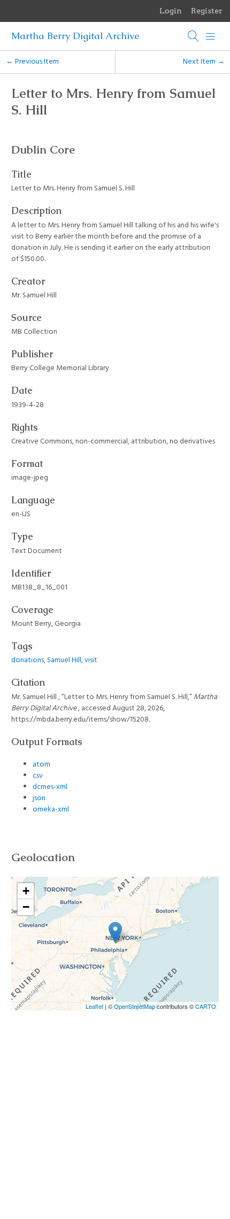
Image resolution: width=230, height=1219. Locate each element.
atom (41, 764)
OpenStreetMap (134, 1006)
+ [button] (25, 891)
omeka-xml (51, 809)
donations (27, 660)
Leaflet (94, 1006)
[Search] (193, 36)
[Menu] (210, 36)
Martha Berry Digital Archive (75, 36)
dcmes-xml (50, 787)
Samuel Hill (64, 660)
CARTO (205, 1006)
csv (38, 776)
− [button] (25, 907)
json (39, 798)
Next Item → (204, 62)
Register (207, 10)
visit (91, 660)
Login (170, 10)
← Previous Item (32, 62)
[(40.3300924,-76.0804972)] (115, 933)
